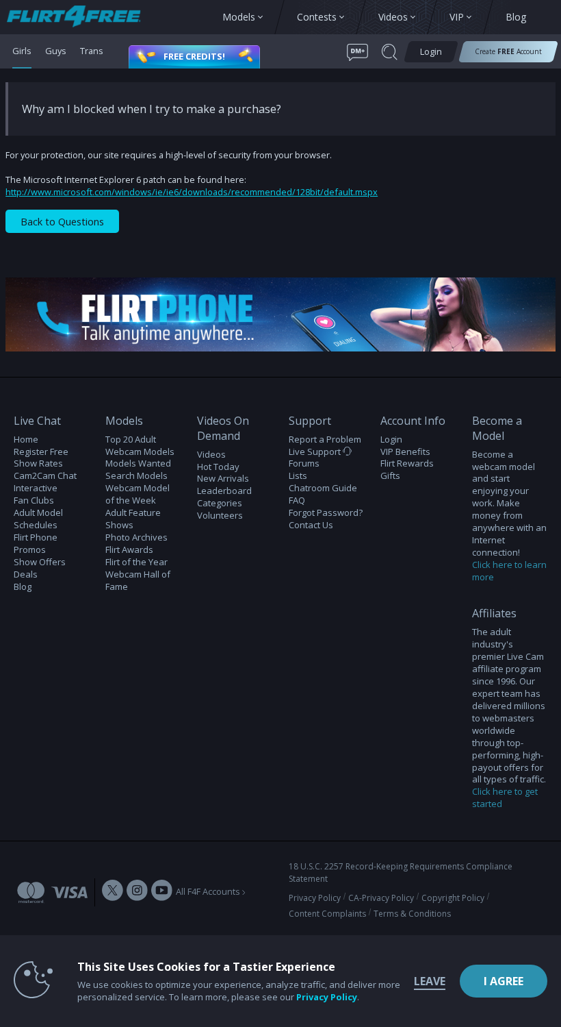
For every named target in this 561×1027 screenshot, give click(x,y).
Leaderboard (224, 491)
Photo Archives (136, 537)
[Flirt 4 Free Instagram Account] (137, 892)
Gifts (390, 476)
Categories (219, 503)
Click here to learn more (509, 570)
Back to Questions (62, 221)
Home (26, 439)
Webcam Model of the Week (137, 494)
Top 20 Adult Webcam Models (139, 446)
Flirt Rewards (407, 463)
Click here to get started (505, 797)
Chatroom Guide (323, 488)
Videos (211, 454)
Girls (21, 51)
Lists (298, 476)
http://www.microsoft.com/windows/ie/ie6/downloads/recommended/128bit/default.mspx (191, 192)
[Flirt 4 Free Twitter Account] (112, 892)
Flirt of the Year (136, 562)
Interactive (35, 488)
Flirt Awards (129, 550)
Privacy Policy (315, 898)
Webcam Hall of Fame (137, 581)
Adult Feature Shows (133, 519)
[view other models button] (80, 17)
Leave (429, 981)
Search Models (136, 476)
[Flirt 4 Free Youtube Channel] (161, 892)
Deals (26, 574)
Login (391, 439)
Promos (30, 550)
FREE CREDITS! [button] (194, 56)
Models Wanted (138, 463)
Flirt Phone (35, 537)
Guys (55, 51)
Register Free (41, 452)
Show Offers (40, 562)
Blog (22, 587)
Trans (91, 51)
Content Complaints (327, 913)
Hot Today (218, 467)
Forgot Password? (326, 513)
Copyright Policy (452, 898)
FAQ (297, 500)
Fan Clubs (34, 500)
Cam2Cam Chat (45, 476)
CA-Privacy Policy (381, 898)
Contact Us (311, 525)
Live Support (316, 452)
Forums (304, 463)
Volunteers (220, 515)
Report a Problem (325, 439)
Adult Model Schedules (38, 519)
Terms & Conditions (412, 913)
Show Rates (38, 463)
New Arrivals (223, 478)
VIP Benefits (405, 452)
